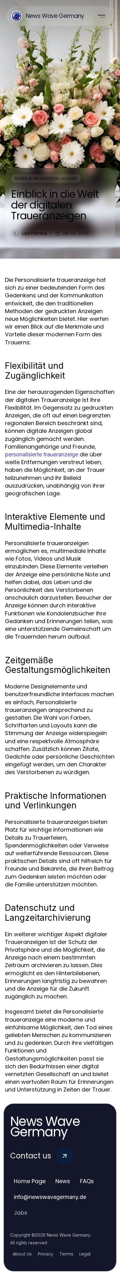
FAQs (87, 1181)
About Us (22, 1254)
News (62, 1181)
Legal (84, 1254)
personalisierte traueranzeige (41, 454)
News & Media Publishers (46, 178)
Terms (66, 1254)
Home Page (30, 1181)
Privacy (45, 1254)
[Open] (101, 16)
